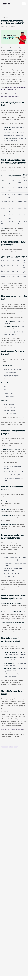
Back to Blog (6, 17)
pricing (10, 746)
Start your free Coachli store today (12, 729)
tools (16, 746)
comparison (4, 746)
